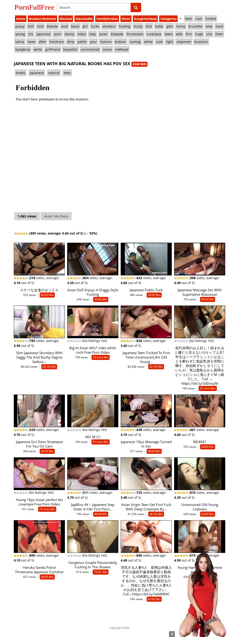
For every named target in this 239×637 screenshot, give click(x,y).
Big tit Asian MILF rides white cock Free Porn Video (92, 350)
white (148, 41)
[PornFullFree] (34, 7)
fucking (124, 26)
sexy (209, 26)
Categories (168, 19)
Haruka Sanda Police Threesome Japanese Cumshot (39, 569)
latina (19, 41)
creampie (154, 34)
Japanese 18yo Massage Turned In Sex (146, 444)
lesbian (120, 41)
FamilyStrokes (107, 19)
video (81, 34)
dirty (70, 41)
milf (31, 26)
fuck (40, 26)
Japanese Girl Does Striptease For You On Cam (39, 444)
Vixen (126, 19)
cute (159, 41)
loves (31, 41)
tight (169, 41)
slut (209, 34)
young (20, 34)
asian (103, 34)
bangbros (22, 49)
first (189, 34)
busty (138, 26)
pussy (20, 26)
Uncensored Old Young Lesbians (199, 507)
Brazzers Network (42, 19)
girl (85, 26)
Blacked (66, 19)
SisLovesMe (84, 19)
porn (57, 34)
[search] (136, 7)
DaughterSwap (145, 19)
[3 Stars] (21, 233)
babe (159, 26)
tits (30, 34)
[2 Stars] (18, 233)
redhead (121, 49)
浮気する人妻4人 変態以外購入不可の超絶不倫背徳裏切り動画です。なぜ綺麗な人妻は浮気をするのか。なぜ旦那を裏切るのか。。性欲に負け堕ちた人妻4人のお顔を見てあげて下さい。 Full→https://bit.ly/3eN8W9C (146, 581)
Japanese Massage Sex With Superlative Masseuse (200, 292)
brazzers (201, 41)
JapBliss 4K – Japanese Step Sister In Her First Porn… (92, 507)
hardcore (56, 41)
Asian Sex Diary (56, 216)
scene (107, 49)
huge (199, 34)
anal (64, 26)
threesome (135, 34)
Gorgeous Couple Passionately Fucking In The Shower (92, 564)
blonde (52, 26)
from (219, 34)
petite (82, 41)
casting (135, 41)
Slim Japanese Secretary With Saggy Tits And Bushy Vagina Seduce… (39, 357)
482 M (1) (92, 436)
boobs (20, 73)
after (42, 41)
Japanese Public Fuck (146, 290)
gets (169, 26)
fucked (210, 18)
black (75, 26)
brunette (195, 26)
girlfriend (52, 49)
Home (20, 19)
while (38, 49)
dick (149, 26)
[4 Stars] (24, 233)
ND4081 (200, 441)
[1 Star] (15, 233)
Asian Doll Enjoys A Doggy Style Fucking (92, 292)
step (92, 34)
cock (198, 18)
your (93, 41)
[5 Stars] (26, 233)
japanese (43, 34)
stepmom (183, 41)
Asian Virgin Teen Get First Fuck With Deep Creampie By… (146, 507)
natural (54, 73)
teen (188, 18)
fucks (95, 26)
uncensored (90, 49)
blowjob (117, 34)
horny (180, 26)
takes (169, 34)
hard (219, 26)
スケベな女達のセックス (39, 290)
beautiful (70, 49)
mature (106, 41)
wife (179, 34)
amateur (109, 26)
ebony (69, 34)
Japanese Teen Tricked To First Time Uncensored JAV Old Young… (146, 357)
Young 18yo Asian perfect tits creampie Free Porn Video (39, 502)
